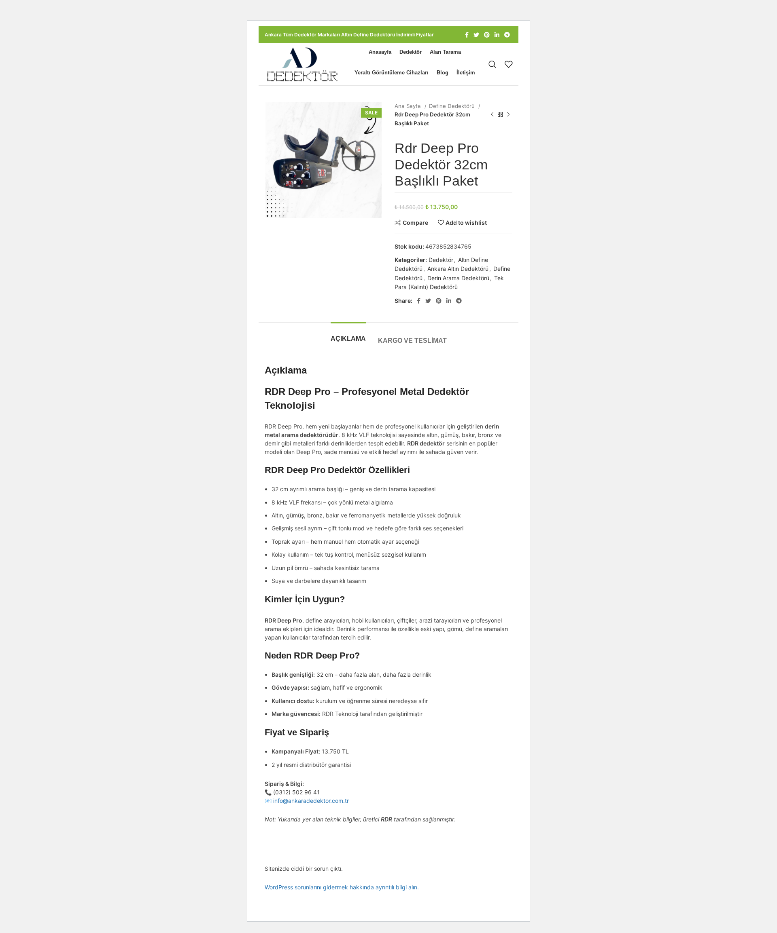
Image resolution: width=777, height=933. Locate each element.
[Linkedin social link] (497, 35)
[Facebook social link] (467, 35)
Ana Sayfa (408, 106)
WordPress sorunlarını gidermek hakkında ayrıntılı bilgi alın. (342, 887)
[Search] (492, 64)
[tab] (348, 334)
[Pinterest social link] (487, 35)
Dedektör (441, 259)
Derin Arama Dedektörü (458, 277)
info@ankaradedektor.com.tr (311, 800)
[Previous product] (492, 115)
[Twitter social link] (476, 35)
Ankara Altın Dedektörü (457, 268)
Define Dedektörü (452, 106)
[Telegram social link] (507, 35)
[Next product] (508, 115)
